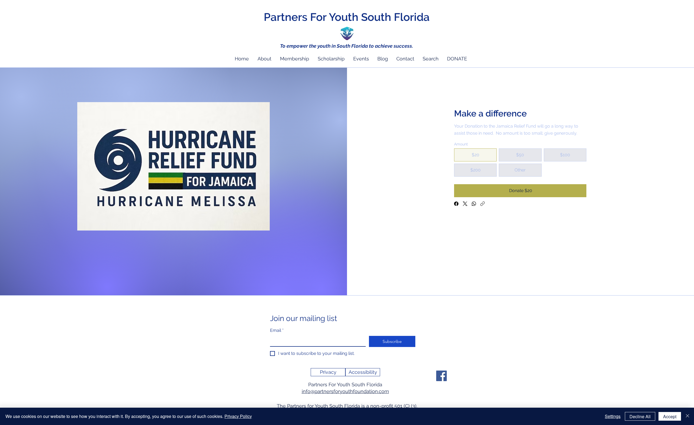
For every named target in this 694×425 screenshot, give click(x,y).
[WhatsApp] (474, 204)
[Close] (687, 416)
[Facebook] (456, 204)
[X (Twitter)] (465, 204)
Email (277, 330)
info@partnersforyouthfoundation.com (345, 391)
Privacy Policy (238, 416)
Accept (669, 416)
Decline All (640, 416)
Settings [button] (613, 416)
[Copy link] (482, 204)
